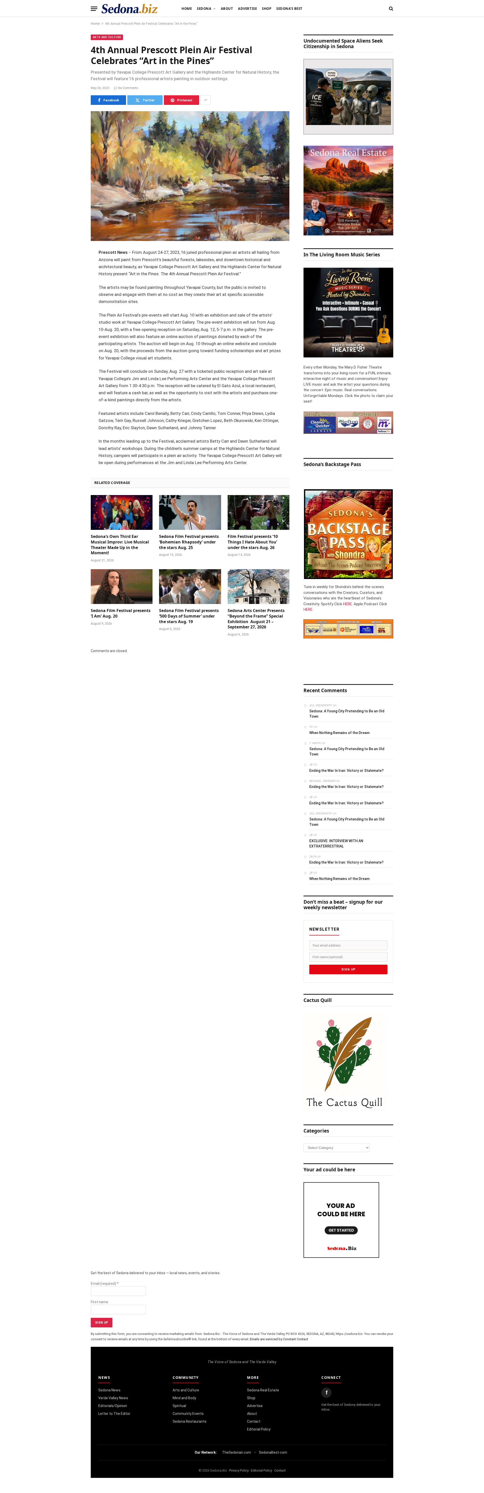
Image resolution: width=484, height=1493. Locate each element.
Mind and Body (184, 1398)
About (227, 8)
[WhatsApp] (73, 343)
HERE (347, 604)
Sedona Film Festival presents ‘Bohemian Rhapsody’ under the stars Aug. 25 (189, 542)
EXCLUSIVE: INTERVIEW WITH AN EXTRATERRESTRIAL (336, 843)
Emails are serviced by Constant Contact (279, 1339)
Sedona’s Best (289, 8)
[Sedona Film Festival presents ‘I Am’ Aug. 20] (122, 586)
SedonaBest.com (273, 1452)
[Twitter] (73, 279)
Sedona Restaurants (189, 1421)
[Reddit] (73, 330)
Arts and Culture (107, 37)
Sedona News (109, 1390)
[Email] (73, 317)
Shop (266, 8)
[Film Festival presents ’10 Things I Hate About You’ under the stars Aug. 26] (258, 512)
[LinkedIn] (73, 292)
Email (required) (105, 1284)
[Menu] (94, 8)
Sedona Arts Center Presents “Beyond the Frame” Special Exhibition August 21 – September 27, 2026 (256, 619)
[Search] (390, 8)
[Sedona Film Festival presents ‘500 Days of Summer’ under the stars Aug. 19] (190, 586)
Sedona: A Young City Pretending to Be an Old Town (346, 713)
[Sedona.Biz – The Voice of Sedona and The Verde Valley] (129, 8)
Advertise (247, 8)
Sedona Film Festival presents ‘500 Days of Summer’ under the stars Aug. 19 (189, 616)
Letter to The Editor (114, 1414)
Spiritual (179, 1406)
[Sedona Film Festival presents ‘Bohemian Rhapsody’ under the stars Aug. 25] (190, 512)
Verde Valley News (113, 1398)
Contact (253, 1421)
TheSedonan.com (236, 1452)
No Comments (128, 88)
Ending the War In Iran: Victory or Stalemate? (346, 771)
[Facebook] (73, 266)
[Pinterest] (73, 304)
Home (187, 8)
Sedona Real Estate (263, 1390)
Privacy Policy (239, 1470)
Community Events (188, 1414)
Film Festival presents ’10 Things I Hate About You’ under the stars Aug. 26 (253, 542)
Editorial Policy (258, 1429)
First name (99, 1302)
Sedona (204, 8)
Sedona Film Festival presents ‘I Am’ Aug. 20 (120, 613)
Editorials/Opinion (112, 1406)
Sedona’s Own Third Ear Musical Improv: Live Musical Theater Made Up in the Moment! (120, 545)
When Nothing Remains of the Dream (339, 733)
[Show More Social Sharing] (205, 100)
